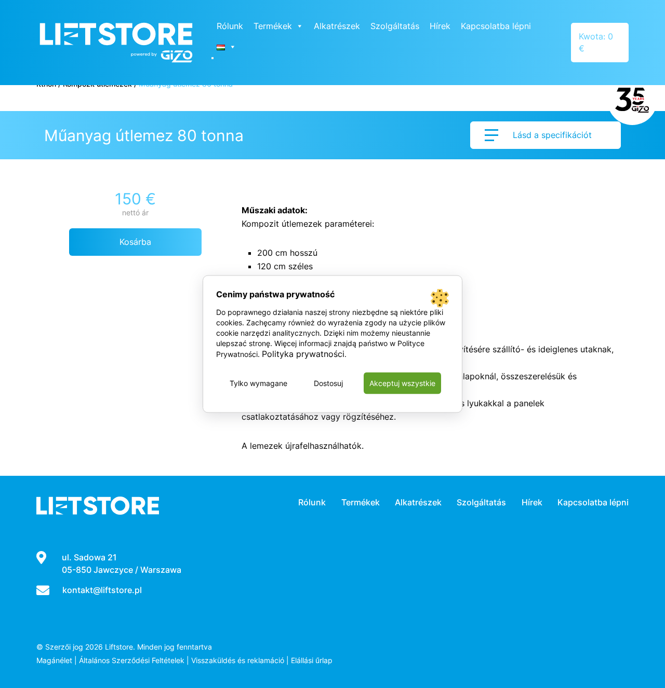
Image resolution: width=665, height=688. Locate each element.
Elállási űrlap (311, 660)
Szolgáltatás (394, 26)
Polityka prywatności (303, 354)
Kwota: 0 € (596, 42)
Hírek (440, 26)
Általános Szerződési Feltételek (131, 660)
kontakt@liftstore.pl (102, 590)
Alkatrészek (337, 26)
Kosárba (135, 242)
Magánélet (54, 660)
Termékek (273, 26)
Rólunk (230, 26)
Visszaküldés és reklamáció (237, 660)
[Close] (212, 58)
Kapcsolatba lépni (496, 26)
